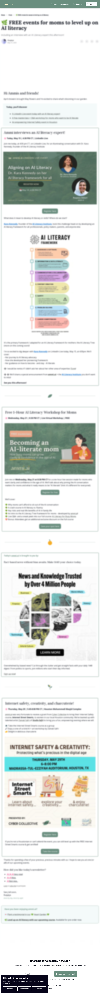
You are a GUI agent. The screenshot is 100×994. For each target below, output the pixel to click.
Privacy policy (16, 981)
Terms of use (31, 981)
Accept (10, 989)
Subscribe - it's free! (65, 974)
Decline (39, 989)
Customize (24, 989)
